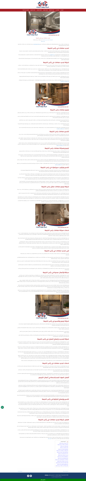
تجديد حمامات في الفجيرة (60, 128)
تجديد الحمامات (52, 54)
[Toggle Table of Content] (67, 442)
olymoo (46, 475)
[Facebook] (31, 476)
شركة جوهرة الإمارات (36, 44)
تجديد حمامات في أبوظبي (60, 145)
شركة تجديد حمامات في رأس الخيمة (63, 444)
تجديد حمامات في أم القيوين (64, 81)
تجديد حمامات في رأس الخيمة (63, 443)
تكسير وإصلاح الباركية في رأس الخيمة (62, 464)
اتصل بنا (53, 476)
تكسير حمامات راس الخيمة (64, 447)
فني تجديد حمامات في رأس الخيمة (63, 455)
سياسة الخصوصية (58, 476)
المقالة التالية (19, 471)
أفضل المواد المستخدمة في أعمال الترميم (62, 462)
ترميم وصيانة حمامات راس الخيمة (63, 449)
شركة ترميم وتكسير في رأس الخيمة (63, 458)
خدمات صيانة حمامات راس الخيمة (63, 453)
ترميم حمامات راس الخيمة (64, 446)
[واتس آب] (2, 407)
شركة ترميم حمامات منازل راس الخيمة (62, 452)
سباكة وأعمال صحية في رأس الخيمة (63, 456)
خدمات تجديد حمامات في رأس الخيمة (62, 461)
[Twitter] (28, 476)
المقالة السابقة (66, 471)
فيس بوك (49, 438)
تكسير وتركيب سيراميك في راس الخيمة (62, 450)
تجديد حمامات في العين (58, 164)
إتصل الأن (43, 479)
